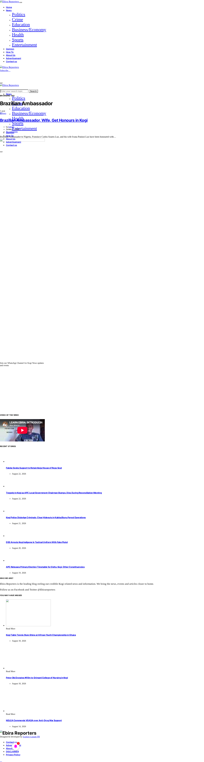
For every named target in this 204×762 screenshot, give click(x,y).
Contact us (11, 61)
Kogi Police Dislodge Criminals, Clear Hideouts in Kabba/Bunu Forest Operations (46, 517)
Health (18, 34)
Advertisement (13, 58)
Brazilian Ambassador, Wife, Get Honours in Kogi (44, 120)
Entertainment (24, 44)
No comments (12, 132)
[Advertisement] (102, 390)
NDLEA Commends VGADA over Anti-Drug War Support (34, 720)
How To (10, 52)
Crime (17, 19)
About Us (10, 55)
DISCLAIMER (12, 751)
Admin (11, 127)
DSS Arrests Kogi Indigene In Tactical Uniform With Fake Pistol (37, 542)
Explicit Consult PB (31, 737)
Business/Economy (29, 29)
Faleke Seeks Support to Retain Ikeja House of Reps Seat (34, 468)
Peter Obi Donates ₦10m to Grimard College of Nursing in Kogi (37, 677)
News (9, 10)
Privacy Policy (13, 754)
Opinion (10, 49)
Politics (18, 14)
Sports (17, 39)
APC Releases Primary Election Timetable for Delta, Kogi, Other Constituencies (45, 567)
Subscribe (4, 70)
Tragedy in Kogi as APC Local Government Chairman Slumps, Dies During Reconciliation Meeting (54, 492)
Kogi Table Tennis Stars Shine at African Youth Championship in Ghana (41, 635)
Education (21, 24)
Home (9, 7)
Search (33, 91)
